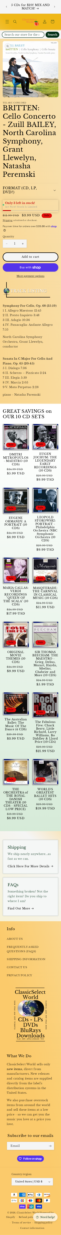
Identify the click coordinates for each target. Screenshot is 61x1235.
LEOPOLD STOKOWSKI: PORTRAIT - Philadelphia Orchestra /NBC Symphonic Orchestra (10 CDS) (45, 529)
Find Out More (19, 908)
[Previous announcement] (6, 7)
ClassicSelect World (28, 1213)
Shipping (8, 220)
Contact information (32, 1228)
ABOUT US (15, 938)
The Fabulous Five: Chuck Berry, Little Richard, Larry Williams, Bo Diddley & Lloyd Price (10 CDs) (45, 731)
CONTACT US (17, 967)
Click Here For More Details (28, 866)
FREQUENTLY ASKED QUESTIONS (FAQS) (23, 949)
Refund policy (27, 1217)
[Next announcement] (54, 7)
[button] (7, 22)
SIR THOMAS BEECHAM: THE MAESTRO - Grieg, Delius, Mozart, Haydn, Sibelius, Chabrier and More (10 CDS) (45, 663)
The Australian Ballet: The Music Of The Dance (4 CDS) (16, 724)
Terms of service (21, 1222)
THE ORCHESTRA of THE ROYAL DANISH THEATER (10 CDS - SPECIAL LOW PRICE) (15, 799)
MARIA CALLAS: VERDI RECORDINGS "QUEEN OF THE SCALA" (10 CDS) (15, 596)
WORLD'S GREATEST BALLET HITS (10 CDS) (45, 794)
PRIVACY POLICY (19, 975)
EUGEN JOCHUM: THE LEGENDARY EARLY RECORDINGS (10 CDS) (45, 462)
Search (52, 34)
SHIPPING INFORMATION (26, 959)
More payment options (31, 276)
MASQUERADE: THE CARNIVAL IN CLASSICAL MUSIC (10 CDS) (45, 593)
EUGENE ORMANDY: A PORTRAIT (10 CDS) (15, 523)
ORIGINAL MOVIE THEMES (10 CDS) (15, 657)
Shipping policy (43, 1222)
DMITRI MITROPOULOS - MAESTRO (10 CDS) (16, 459)
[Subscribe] (50, 1146)
